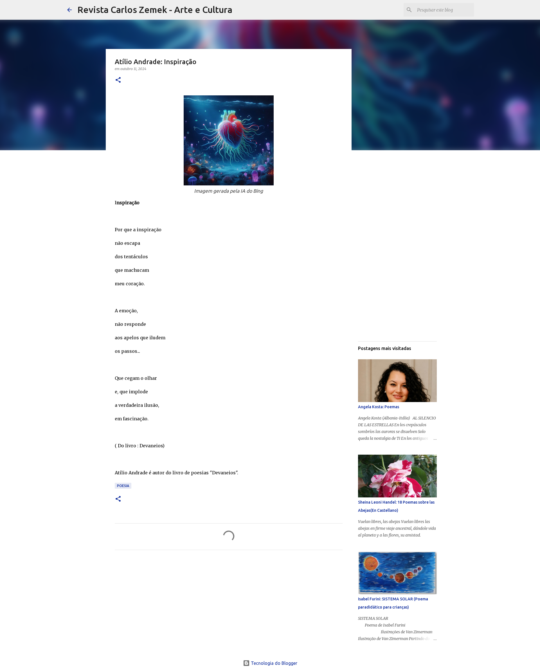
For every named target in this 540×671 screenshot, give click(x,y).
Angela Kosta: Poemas (378, 407)
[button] (118, 80)
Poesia (123, 486)
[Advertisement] (229, 606)
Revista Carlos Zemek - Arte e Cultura (154, 10)
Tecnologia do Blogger (273, 663)
